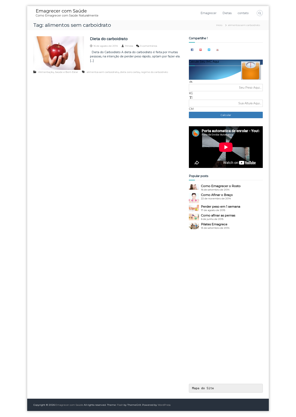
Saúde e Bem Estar (66, 71)
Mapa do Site (203, 388)
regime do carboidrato (154, 71)
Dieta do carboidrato (109, 39)
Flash (120, 404)
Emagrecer (208, 13)
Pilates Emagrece (214, 224)
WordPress (164, 404)
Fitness (129, 45)
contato (243, 13)
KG (191, 93)
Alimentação (46, 71)
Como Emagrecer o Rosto (221, 186)
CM (191, 109)
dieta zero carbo (130, 71)
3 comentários (148, 45)
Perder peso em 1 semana (220, 206)
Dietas (227, 13)
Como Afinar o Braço (217, 195)
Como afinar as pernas (218, 215)
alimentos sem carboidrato (103, 71)
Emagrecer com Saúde (61, 11)
